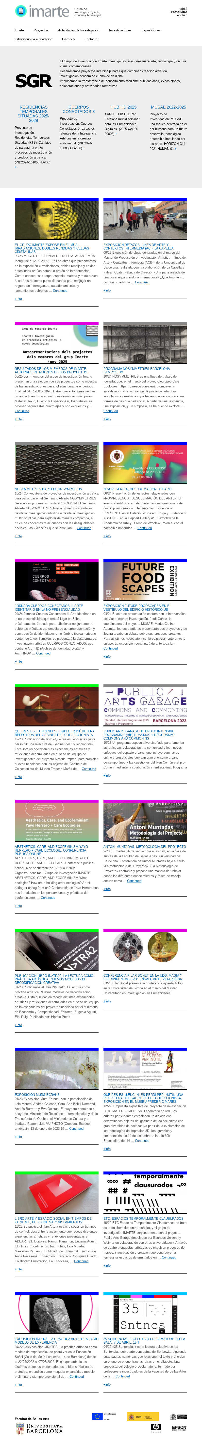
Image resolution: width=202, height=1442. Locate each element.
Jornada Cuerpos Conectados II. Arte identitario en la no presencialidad (49, 607)
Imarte (19, 30)
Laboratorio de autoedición (33, 39)
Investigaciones (120, 30)
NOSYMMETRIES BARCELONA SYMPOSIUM (49, 489)
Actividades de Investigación (78, 30)
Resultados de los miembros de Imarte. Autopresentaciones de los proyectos (51, 370)
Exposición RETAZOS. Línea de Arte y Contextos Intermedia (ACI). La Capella (138, 246)
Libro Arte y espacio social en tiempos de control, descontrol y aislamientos (53, 1220)
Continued (60, 291)
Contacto (90, 39)
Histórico (68, 39)
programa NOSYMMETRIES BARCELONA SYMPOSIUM (136, 370)
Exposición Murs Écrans (37, 1095)
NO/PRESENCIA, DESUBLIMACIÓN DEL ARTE (138, 489)
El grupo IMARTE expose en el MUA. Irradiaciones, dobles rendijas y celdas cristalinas (52, 248)
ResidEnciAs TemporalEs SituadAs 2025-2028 (33, 114)
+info (18, 299)
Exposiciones (151, 30)
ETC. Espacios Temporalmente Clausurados (143, 1218)
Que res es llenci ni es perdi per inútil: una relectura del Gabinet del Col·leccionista (54, 733)
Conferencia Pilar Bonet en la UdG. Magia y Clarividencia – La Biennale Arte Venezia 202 (143, 977)
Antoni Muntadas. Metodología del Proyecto (144, 847)
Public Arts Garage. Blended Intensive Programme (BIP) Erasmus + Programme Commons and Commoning (139, 734)
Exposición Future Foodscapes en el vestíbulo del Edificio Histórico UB (137, 607)
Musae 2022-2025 (168, 107)
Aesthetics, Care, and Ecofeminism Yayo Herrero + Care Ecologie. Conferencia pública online (51, 850)
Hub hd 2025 (123, 107)
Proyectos (41, 30)
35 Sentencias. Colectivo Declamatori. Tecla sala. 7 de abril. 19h (144, 1340)
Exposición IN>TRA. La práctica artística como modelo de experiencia (57, 1340)
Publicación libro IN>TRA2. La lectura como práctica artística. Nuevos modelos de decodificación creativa (54, 979)
